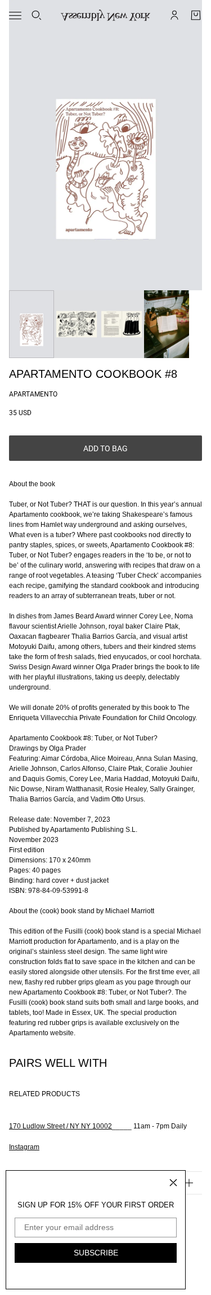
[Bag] (196, 15)
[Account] (174, 15)
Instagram (24, 1147)
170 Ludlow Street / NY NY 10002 (60, 1126)
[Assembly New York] (105, 15)
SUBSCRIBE (96, 1252)
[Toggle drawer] (15, 15)
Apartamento (33, 394)
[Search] (36, 15)
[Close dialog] (173, 1183)
